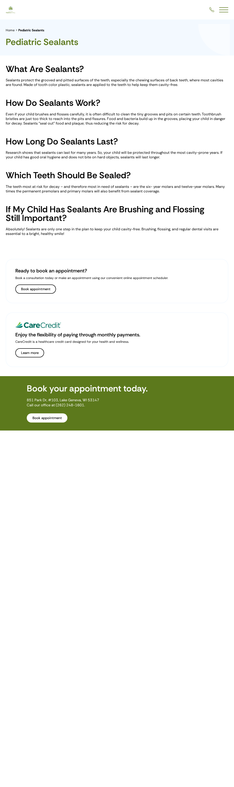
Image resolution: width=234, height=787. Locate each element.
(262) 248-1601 (70, 405)
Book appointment (36, 289)
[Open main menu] (223, 10)
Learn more (30, 353)
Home (10, 30)
